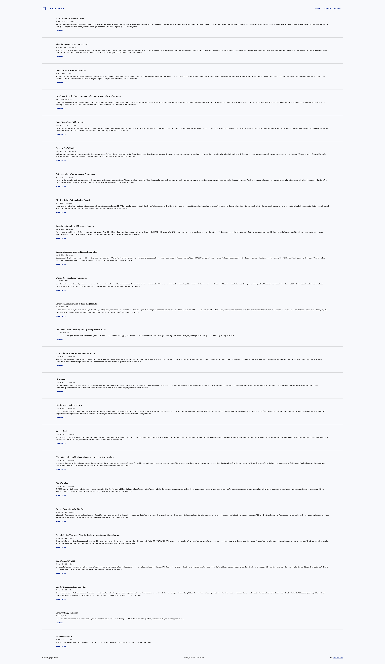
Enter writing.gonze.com (67, 613)
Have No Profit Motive (66, 148)
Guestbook (327, 9)
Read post (59, 31)
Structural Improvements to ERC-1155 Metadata (77, 304)
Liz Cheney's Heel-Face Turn (69, 405)
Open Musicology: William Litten (70, 122)
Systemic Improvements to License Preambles (76, 252)
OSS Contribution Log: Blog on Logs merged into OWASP (81, 330)
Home (317, 9)
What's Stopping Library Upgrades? (71, 278)
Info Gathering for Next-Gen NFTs (71, 587)
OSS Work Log (62, 483)
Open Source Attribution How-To (71, 70)
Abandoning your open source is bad (72, 44)
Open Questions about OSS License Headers (75, 226)
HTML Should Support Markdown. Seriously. (76, 353)
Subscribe (337, 9)
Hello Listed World (64, 636)
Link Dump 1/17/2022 (65, 561)
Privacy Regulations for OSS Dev (70, 509)
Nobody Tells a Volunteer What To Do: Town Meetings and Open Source (87, 535)
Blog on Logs (61, 379)
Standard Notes (338, 658)
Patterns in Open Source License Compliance (75, 174)
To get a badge (62, 431)
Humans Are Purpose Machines (70, 18)
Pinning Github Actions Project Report (73, 200)
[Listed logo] (44, 9)
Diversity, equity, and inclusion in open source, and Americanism (85, 457)
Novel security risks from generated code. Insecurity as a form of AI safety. (88, 96)
